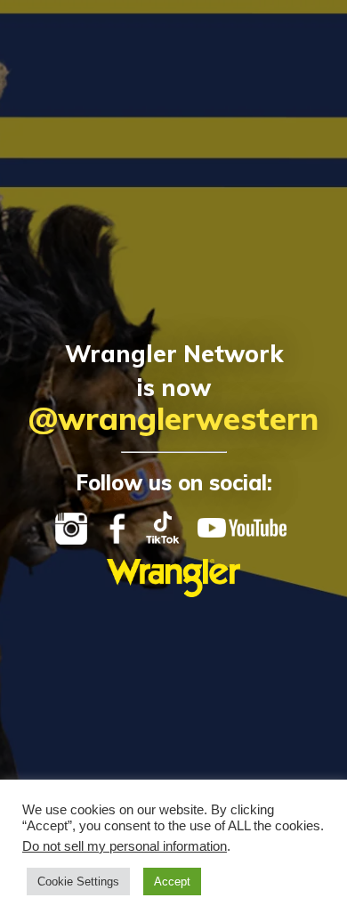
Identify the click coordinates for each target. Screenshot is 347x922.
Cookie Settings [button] (78, 881)
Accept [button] (172, 881)
